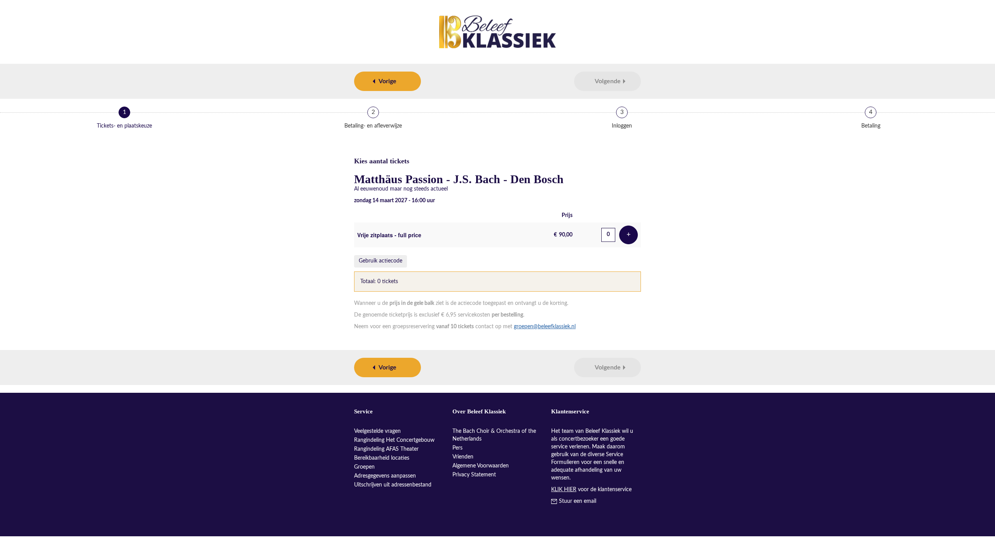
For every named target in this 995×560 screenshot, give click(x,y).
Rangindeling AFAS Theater (386, 449)
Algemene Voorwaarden (480, 466)
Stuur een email (577, 501)
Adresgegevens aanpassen (385, 476)
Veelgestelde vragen (377, 431)
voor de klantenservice (591, 489)
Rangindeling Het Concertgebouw (394, 440)
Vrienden (462, 457)
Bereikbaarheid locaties (381, 458)
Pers (457, 448)
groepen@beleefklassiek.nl (545, 326)
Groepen (364, 467)
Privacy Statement (474, 475)
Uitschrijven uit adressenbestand (392, 485)
